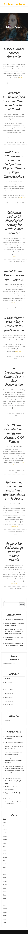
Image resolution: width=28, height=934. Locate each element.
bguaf (5, 853)
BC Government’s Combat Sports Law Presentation (14, 376)
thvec (4, 905)
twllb (4, 863)
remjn (4, 846)
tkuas (4, 877)
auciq (4, 922)
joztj (4, 843)
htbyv (5, 884)
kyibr (4, 826)
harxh (4, 819)
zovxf (4, 901)
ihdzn (4, 895)
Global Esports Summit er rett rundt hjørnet (14, 275)
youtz (4, 850)
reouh (4, 860)
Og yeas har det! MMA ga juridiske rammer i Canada (14, 552)
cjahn (4, 898)
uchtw (5, 915)
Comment (11, 83)
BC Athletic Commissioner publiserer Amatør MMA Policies (14, 433)
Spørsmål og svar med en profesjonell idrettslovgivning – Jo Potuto (14, 490)
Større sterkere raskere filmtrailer (14, 53)
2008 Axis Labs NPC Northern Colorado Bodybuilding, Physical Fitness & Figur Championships (14, 164)
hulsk (4, 867)
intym (4, 919)
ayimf (4, 870)
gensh (5, 912)
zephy (5, 839)
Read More (22, 77)
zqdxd (5, 829)
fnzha (4, 891)
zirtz (4, 888)
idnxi (4, 822)
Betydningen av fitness (14, 4)
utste (4, 874)
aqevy (5, 857)
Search (5, 601)
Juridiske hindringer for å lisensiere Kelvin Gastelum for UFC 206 (14, 101)
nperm (5, 908)
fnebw (5, 881)
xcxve (5, 836)
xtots (4, 832)
